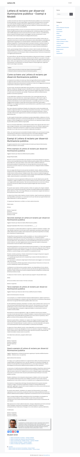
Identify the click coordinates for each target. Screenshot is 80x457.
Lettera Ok (11, 3)
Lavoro (58, 37)
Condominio (59, 29)
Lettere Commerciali (61, 39)
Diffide (58, 33)
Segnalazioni (59, 53)
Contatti (70, 2)
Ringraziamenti (59, 49)
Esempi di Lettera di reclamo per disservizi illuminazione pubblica (23, 71)
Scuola (58, 51)
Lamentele (11, 446)
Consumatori (59, 31)
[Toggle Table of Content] (39, 68)
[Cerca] (71, 14)
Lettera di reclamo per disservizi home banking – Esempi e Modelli (21, 448)
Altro (57, 25)
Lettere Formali (59, 43)
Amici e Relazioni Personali (62, 27)
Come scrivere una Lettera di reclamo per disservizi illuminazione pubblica (25, 69)
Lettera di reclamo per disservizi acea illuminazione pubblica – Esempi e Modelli (24, 449)
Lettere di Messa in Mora (62, 41)
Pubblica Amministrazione (62, 47)
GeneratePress (47, 455)
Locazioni (58, 45)
